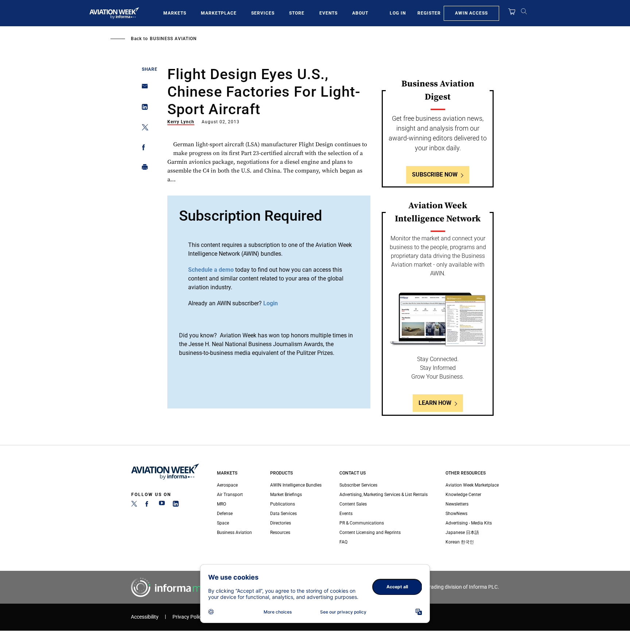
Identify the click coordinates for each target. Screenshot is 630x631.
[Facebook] (148, 505)
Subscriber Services (358, 485)
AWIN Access (471, 13)
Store (296, 13)
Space (223, 523)
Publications (282, 504)
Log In (398, 13)
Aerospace (227, 485)
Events (328, 13)
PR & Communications (361, 523)
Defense (225, 513)
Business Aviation (173, 38)
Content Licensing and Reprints (370, 532)
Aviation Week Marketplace (472, 485)
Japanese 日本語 (462, 532)
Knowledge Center (463, 494)
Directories (280, 523)
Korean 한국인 (460, 542)
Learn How (435, 402)
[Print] (143, 168)
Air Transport (230, 494)
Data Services (283, 513)
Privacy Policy (188, 617)
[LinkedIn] (176, 505)
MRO (221, 504)
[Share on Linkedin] (143, 108)
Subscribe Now (435, 174)
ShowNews (456, 513)
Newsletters (457, 504)
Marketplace (219, 13)
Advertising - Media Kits (469, 523)
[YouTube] (162, 505)
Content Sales (353, 504)
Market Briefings (286, 494)
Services (263, 13)
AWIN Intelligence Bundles (296, 485)
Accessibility (145, 617)
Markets (174, 13)
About (360, 13)
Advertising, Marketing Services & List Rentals (383, 494)
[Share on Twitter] (143, 128)
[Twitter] (134, 505)
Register (429, 13)
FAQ (343, 542)
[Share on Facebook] (143, 148)
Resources (280, 532)
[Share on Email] (143, 88)
